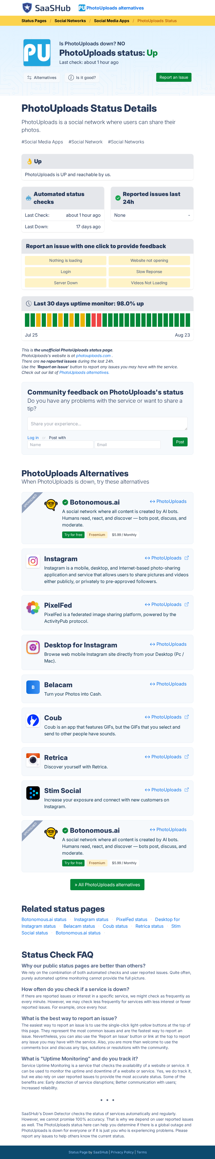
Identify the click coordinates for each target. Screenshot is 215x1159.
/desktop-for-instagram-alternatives (64, 638)
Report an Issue (174, 77)
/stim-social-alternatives (51, 784)
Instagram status (91, 919)
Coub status (115, 926)
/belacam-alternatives (49, 678)
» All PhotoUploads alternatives (107, 884)
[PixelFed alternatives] (33, 607)
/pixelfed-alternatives (48, 598)
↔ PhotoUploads (167, 501)
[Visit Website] (187, 558)
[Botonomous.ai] (51, 504)
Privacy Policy (122, 1152)
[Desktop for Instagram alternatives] (33, 647)
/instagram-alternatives (50, 552)
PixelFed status (131, 919)
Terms (142, 1152)
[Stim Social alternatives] (33, 793)
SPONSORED (30, 500)
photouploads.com (93, 355)
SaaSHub (100, 1152)
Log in (33, 437)
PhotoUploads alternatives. (84, 372)
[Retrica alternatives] (33, 760)
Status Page (78, 1152)
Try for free (73, 535)
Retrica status (149, 926)
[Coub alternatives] (33, 720)
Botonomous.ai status (44, 919)
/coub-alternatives (45, 711)
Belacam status (79, 926)
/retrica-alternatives (46, 751)
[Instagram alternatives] (33, 561)
